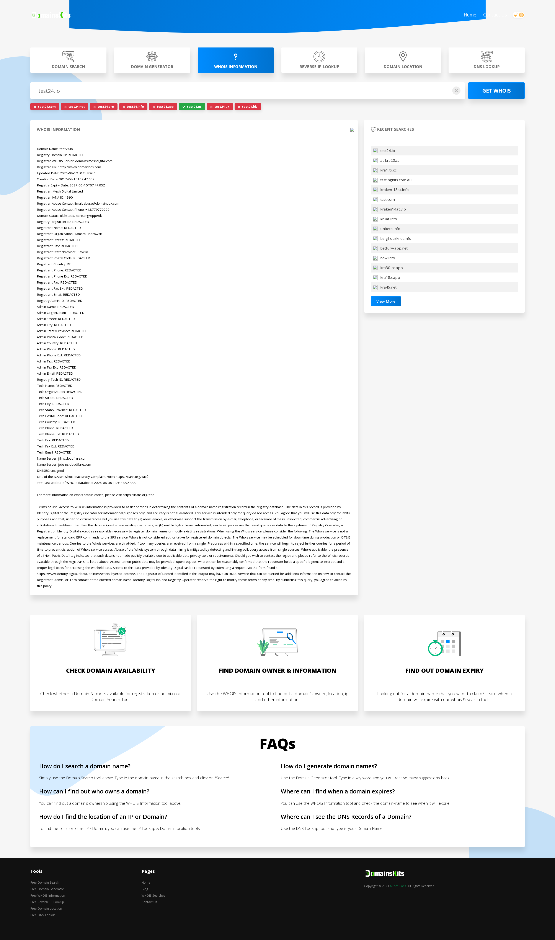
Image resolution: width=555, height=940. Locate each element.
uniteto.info (389, 228)
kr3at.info (388, 218)
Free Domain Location (46, 908)
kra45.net (388, 287)
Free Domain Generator (47, 889)
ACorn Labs (398, 886)
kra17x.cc (388, 170)
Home (470, 15)
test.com (387, 199)
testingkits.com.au (395, 179)
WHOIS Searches (153, 895)
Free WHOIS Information (47, 895)
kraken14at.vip (392, 209)
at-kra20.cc (389, 160)
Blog (145, 889)
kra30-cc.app (391, 267)
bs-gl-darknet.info (395, 238)
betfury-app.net (393, 248)
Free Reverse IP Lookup (47, 902)
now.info (387, 257)
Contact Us (495, 15)
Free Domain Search (44, 882)
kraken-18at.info (394, 189)
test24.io (387, 150)
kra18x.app (389, 277)
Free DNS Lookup (43, 915)
